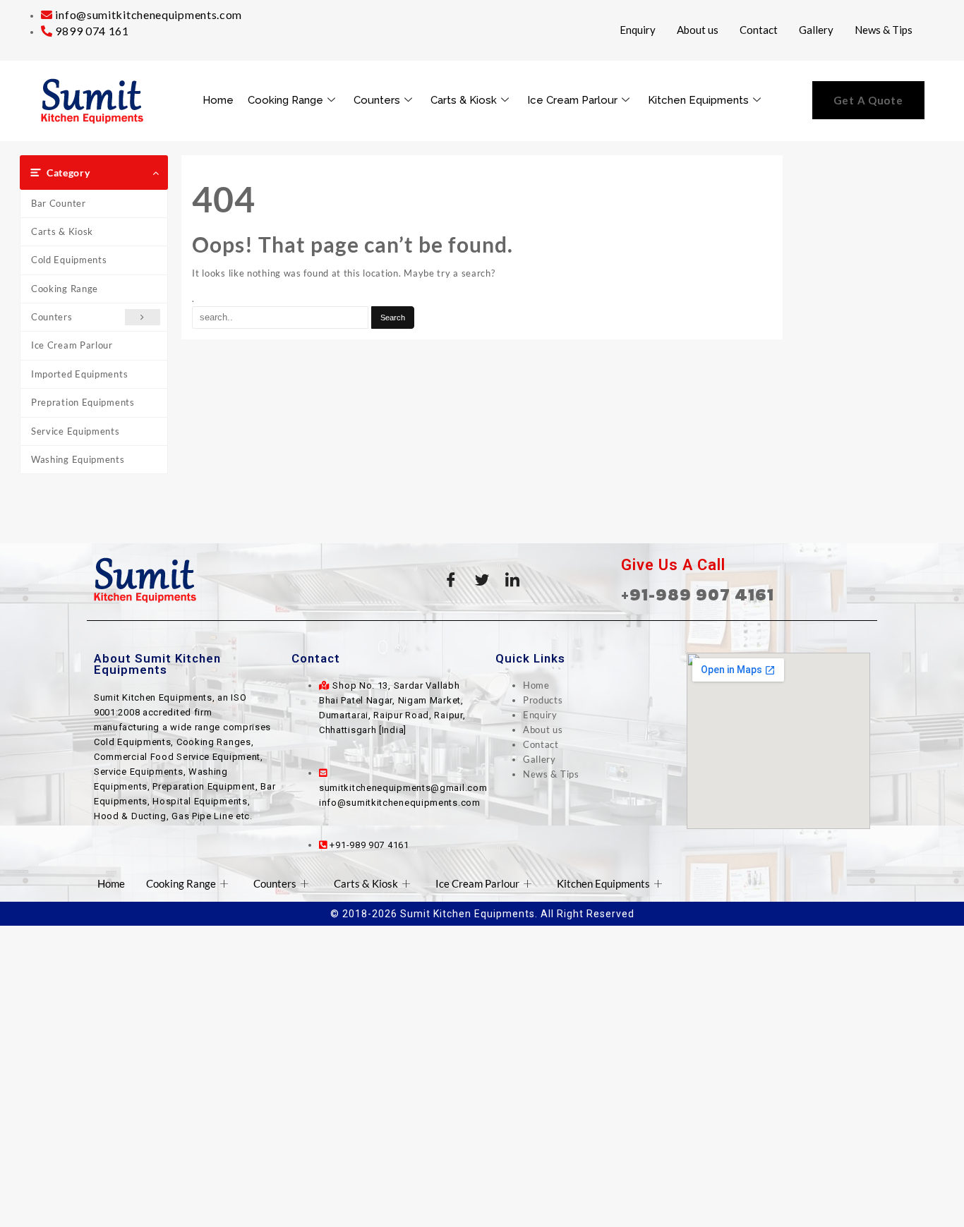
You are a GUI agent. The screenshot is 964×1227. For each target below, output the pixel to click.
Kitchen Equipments (698, 100)
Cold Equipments (69, 259)
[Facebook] (451, 580)
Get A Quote (868, 100)
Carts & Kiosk (463, 100)
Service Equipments (75, 431)
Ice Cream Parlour (572, 100)
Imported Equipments (79, 374)
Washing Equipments (78, 459)
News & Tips (883, 29)
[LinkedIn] (513, 580)
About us (697, 29)
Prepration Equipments (83, 402)
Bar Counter (58, 203)
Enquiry (638, 29)
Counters (377, 100)
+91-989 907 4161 (697, 594)
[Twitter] (482, 580)
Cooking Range (285, 100)
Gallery (816, 29)
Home (218, 100)
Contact (759, 29)
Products (543, 700)
